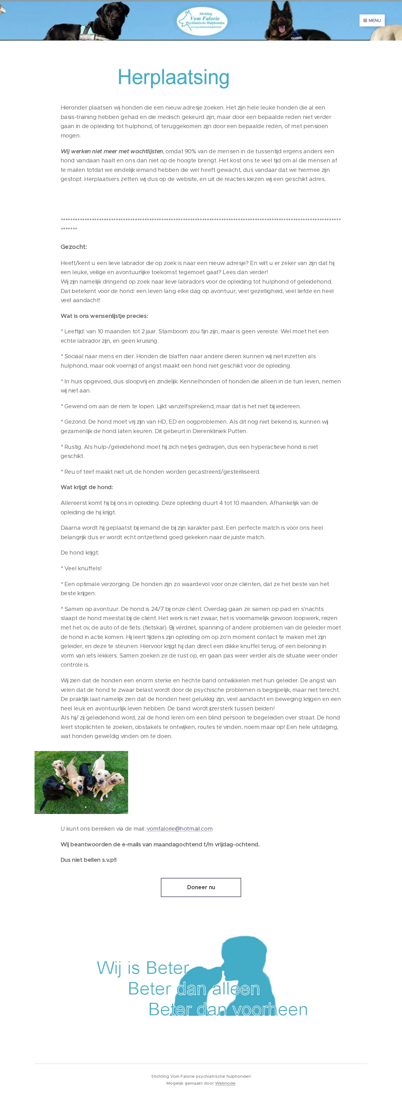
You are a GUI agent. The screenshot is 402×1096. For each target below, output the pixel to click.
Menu (375, 20)
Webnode (225, 1083)
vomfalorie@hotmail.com (180, 828)
